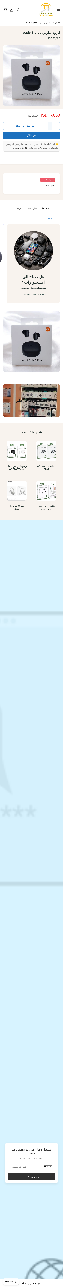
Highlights (32, 208)
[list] (31, 264)
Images (19, 208)
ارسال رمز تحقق (31, 1176)
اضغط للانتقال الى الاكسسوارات (34, 294)
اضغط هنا (55, 218)
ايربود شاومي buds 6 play (37, 22)
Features (46, 208)
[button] (58, 9)
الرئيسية (54, 22)
